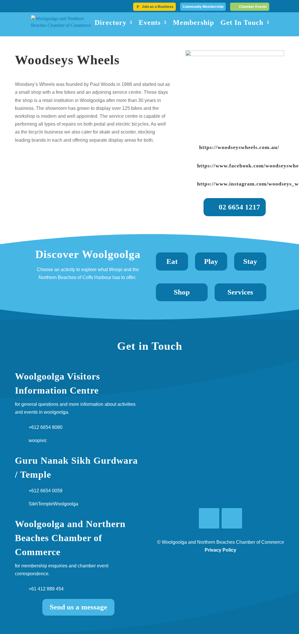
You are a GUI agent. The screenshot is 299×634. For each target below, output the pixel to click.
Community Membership (202, 7)
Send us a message (78, 607)
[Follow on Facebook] (209, 518)
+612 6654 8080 (45, 427)
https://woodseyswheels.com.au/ (239, 147)
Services (240, 292)
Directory (110, 23)
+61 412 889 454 (46, 588)
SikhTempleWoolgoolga (53, 503)
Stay (250, 261)
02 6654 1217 (239, 207)
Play (211, 261)
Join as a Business (157, 7)
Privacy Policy (220, 550)
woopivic (38, 440)
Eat (172, 261)
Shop (182, 292)
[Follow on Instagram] (232, 518)
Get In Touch (241, 23)
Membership (193, 23)
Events (150, 23)
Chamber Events (253, 7)
